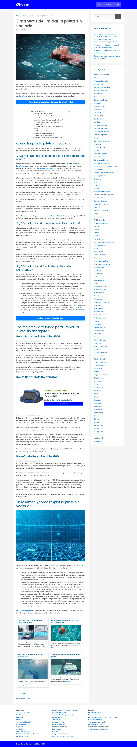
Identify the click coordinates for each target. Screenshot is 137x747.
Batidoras (97, 103)
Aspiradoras (98, 84)
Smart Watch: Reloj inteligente (63, 715)
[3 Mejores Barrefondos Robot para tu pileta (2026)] (66, 675)
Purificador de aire (100, 353)
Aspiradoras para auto (102, 87)
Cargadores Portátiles (60, 734)
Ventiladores (98, 425)
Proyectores (56, 729)
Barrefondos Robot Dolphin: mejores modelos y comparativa (30, 621)
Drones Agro (98, 185)
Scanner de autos (100, 365)
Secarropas (98, 368)
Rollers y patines (100, 362)
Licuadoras (98, 274)
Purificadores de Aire (59, 727)
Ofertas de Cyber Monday (97, 722)
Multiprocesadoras (100, 318)
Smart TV (97, 384)
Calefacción (98, 119)
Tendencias (98, 409)
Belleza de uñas (99, 106)
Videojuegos (98, 432)
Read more (41, 646)
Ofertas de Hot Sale (95, 720)
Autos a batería (99, 97)
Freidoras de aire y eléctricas (62, 736)
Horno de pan (98, 252)
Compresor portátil (100, 154)
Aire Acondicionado (23, 731)
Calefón (97, 122)
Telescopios (98, 406)
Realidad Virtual (99, 356)
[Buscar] (118, 16)
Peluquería (97, 343)
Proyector (97, 349)
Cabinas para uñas (22, 736)
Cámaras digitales (100, 135)
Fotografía (98, 217)
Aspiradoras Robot (100, 90)
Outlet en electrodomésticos (98, 729)
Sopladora (97, 391)
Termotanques (99, 413)
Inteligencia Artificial (101, 261)
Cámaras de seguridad (102, 131)
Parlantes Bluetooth (59, 712)
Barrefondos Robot (24, 699)
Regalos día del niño (95, 717)
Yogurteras (98, 441)
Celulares (97, 144)
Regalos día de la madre (96, 715)
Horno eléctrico (99, 255)
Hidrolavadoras (99, 245)
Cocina (96, 150)
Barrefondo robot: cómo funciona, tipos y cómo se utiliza (31, 656)
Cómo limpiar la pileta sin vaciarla (43, 114)
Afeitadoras (98, 78)
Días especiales (99, 176)
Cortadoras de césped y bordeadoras (107, 166)
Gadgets (97, 226)
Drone (96, 182)
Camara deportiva (100, 128)
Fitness (96, 214)
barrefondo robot (54, 216)
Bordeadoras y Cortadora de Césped (65, 710)
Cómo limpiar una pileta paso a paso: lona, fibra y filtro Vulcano (65, 621)
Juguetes (97, 270)
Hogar (96, 248)
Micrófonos (98, 296)
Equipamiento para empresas (104, 195)
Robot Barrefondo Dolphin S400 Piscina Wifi (62, 395)
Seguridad (97, 372)
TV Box (96, 419)
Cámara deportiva (100, 125)
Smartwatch (98, 387)
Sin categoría (98, 381)
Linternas (97, 277)
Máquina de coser (100, 286)
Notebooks (20, 717)
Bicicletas (97, 109)
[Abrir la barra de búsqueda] (118, 4)
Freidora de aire (99, 220)
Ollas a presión (99, 331)
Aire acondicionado (101, 81)
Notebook (97, 324)
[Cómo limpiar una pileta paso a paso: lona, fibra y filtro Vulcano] (66, 641)
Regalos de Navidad (95, 724)
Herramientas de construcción (104, 242)
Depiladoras (98, 169)
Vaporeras (97, 422)
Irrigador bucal (99, 267)
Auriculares (98, 94)
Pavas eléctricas (100, 340)
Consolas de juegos (101, 160)
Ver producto (63, 404)
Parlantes (97, 334)
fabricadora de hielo (101, 210)
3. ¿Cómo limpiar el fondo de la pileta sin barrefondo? (47, 123)
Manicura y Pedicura (59, 724)
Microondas (98, 299)
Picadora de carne (100, 346)
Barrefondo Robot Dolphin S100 (45, 135)
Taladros (97, 397)
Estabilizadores (99, 198)
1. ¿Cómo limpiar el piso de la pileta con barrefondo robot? (50, 117)
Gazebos (97, 229)
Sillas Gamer (98, 378)
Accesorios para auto (101, 75)
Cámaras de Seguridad (24, 722)
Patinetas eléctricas (101, 337)
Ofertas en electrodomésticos (99, 727)
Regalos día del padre (95, 712)
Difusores (97, 179)
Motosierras (98, 312)
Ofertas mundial (99, 327)
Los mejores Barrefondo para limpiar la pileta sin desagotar (48, 128)
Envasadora (98, 188)
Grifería (96, 233)
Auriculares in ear (58, 722)
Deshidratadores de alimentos (104, 173)
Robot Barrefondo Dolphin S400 (45, 133)
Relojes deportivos (100, 359)
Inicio (99, 4)
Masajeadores (99, 293)
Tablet (96, 394)
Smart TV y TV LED (59, 720)
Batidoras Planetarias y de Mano (27, 734)
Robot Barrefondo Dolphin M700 (45, 131)
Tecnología (98, 403)
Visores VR (98, 435)
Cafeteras (97, 113)
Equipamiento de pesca (102, 192)
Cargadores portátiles (102, 141)
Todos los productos (23, 712)
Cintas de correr (99, 147)
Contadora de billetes (101, 163)
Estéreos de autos (100, 201)
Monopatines (98, 308)
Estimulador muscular (102, 204)
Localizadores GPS (100, 280)
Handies (97, 236)
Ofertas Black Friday (110, 717)
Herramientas (99, 239)
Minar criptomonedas (101, 302)
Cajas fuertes (99, 116)
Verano (96, 428)
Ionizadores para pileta (102, 264)
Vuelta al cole (99, 438)
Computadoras (99, 157)
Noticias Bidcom (21, 16)
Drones (18, 720)
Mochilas (97, 305)
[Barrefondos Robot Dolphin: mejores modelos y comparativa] (33, 640)
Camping (97, 138)
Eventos (97, 207)
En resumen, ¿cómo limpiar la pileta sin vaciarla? (47, 137)
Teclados (97, 400)
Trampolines (98, 416)
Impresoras (98, 258)
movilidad (97, 315)
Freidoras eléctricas (101, 223)
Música (96, 321)
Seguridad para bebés (101, 375)
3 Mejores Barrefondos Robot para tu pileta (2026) (65, 656)
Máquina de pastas (100, 289)
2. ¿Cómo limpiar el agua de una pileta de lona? (49, 120)
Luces (96, 283)
